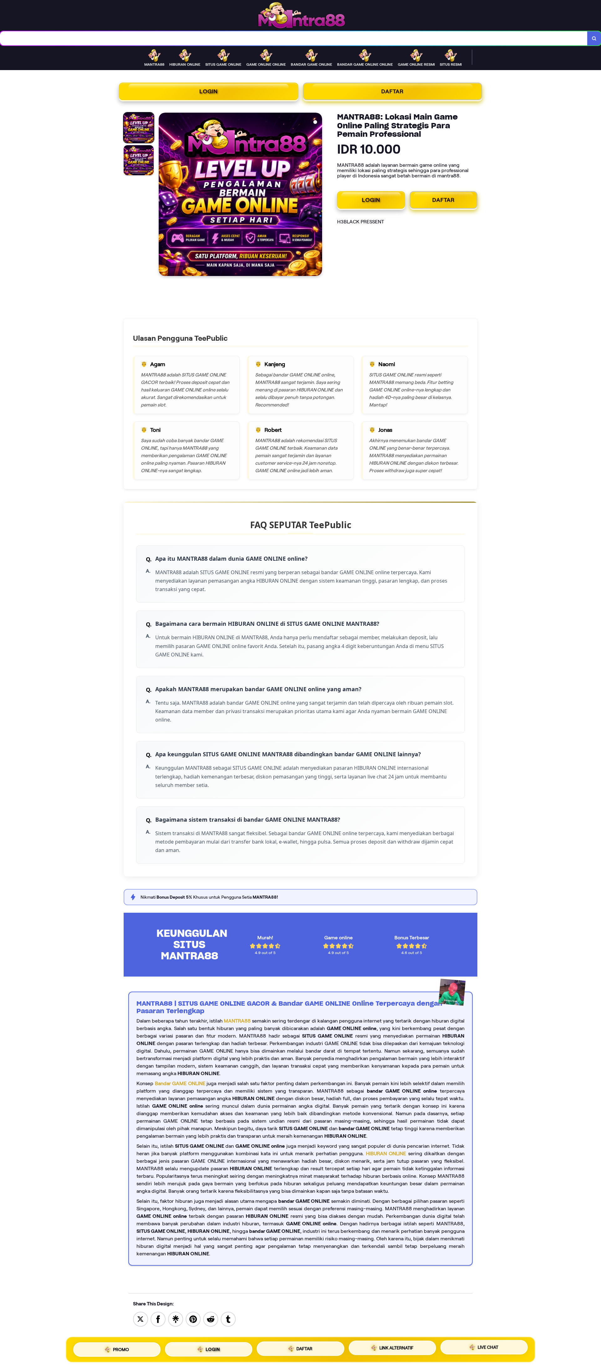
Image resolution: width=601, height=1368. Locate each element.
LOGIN (208, 91)
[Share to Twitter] (140, 1318)
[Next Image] (317, 195)
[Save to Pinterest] (193, 1318)
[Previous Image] (164, 195)
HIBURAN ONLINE (386, 1153)
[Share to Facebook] (158, 1318)
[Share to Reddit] (210, 1318)
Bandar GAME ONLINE (180, 1083)
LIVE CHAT (488, 1347)
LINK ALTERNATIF (396, 1347)
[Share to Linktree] (175, 1318)
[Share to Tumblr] (228, 1318)
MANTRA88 (237, 1020)
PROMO (121, 1349)
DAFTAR (392, 91)
